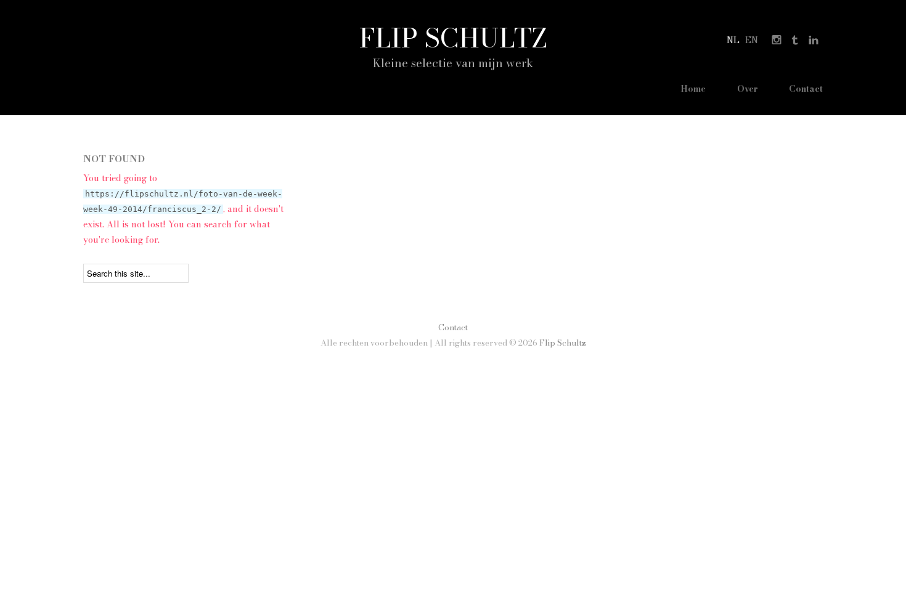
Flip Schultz (453, 37)
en (751, 40)
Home (693, 88)
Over (747, 88)
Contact (806, 88)
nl (733, 40)
